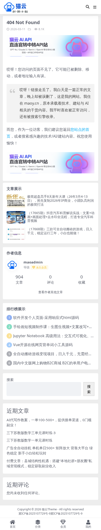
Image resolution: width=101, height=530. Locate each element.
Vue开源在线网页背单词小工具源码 (43, 344)
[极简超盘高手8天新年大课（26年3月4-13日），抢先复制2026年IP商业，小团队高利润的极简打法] (16, 201)
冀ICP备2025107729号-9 (34, 513)
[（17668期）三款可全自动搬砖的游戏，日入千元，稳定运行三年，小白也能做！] (16, 233)
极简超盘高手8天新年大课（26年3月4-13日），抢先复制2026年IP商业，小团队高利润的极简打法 (60, 200)
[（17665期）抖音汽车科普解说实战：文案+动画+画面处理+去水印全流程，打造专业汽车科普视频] (16, 217)
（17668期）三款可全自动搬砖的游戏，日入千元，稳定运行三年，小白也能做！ (60, 231)
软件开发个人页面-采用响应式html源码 (46, 317)
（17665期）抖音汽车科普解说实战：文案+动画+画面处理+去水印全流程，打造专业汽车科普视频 (60, 217)
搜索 (10, 379)
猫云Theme (49, 509)
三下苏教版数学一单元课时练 (29, 440)
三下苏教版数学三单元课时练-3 (31, 432)
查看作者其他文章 (50, 292)
